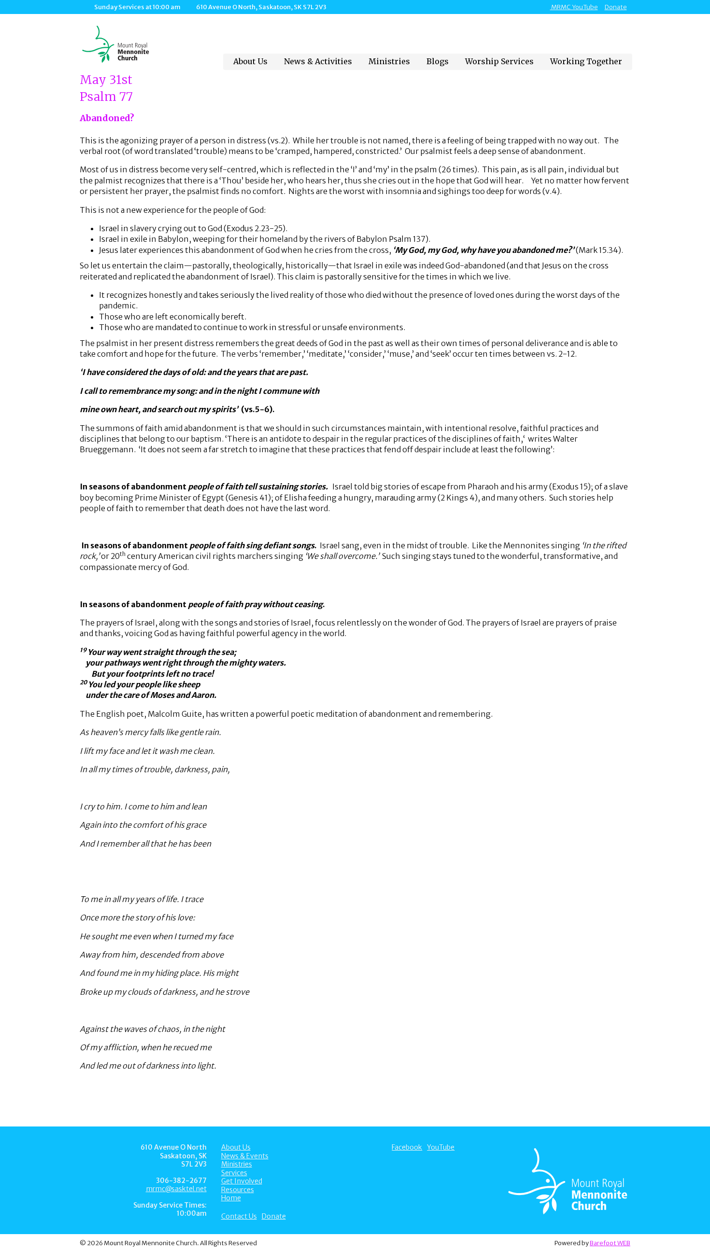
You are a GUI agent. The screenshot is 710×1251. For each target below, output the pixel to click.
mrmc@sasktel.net (176, 1188)
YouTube (440, 1147)
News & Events (245, 1156)
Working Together (586, 61)
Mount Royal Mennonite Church (143, 44)
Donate (616, 7)
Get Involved (241, 1181)
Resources (237, 1189)
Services (234, 1172)
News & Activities (318, 61)
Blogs (437, 61)
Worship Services (499, 61)
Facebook (407, 1147)
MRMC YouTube (574, 7)
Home (231, 1198)
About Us (250, 61)
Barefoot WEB (610, 1243)
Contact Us (239, 1216)
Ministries (389, 61)
